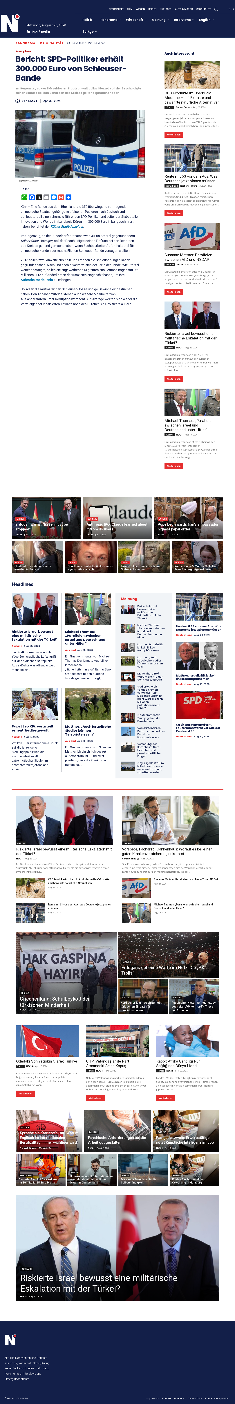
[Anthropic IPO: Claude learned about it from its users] (117, 518)
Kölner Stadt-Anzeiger (66, 226)
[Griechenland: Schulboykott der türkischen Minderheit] (66, 973)
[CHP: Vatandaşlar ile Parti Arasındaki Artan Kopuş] (117, 1041)
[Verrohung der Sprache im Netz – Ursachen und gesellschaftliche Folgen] (128, 747)
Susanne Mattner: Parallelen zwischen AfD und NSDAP (188, 257)
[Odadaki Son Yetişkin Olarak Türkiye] (47, 1041)
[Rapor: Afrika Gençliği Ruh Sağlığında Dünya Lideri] (187, 1041)
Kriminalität (52, 43)
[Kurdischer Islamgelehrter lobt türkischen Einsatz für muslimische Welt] (143, 996)
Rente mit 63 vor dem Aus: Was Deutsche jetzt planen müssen (191, 178)
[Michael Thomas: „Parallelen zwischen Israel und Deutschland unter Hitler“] (192, 402)
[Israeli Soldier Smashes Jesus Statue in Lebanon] (144, 557)
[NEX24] (18, 101)
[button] (216, 9)
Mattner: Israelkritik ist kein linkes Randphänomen (150, 648)
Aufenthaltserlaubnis (37, 280)
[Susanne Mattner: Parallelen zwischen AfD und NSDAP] (192, 236)
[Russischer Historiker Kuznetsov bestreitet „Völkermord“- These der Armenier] (194, 996)
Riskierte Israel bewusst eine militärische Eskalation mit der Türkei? (190, 338)
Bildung (25, 1127)
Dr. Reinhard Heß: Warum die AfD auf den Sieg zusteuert (150, 677)
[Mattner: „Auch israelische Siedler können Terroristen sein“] (88, 704)
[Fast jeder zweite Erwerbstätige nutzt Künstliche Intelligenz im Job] (186, 1131)
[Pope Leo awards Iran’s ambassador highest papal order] (188, 518)
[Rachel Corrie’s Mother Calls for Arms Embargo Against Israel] (197, 557)
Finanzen (127, 843)
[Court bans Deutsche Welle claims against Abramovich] (91, 557)
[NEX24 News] (10, 1339)
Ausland (169, 347)
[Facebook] (229, 9)
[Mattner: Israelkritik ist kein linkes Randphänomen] (128, 647)
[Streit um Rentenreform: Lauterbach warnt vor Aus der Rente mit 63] (199, 705)
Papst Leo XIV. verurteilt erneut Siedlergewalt (32, 728)
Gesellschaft (26, 1176)
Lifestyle (169, 107)
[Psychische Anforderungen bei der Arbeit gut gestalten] (117, 1131)
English (20, 519)
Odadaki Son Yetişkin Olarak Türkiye (46, 1061)
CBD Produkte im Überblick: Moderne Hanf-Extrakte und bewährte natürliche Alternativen (192, 97)
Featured (170, 264)
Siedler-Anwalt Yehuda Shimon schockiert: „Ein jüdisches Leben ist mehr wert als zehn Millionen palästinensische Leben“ (150, 697)
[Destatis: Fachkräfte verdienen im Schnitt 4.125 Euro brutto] (41, 1170)
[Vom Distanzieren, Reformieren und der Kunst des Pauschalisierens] (128, 731)
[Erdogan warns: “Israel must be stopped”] (46, 518)
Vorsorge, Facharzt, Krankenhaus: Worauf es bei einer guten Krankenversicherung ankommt (167, 851)
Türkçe (20, 1066)
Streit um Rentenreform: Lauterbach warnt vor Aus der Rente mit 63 (198, 728)
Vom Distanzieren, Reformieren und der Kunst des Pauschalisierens (151, 732)
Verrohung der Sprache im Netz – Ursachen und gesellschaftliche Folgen (149, 750)
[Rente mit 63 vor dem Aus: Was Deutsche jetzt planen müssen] (192, 158)
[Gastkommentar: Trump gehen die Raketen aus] (128, 718)
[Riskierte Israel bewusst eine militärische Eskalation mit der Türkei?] (192, 315)
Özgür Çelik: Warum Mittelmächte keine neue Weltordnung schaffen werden (150, 767)
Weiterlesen (173, 134)
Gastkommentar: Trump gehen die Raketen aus (148, 718)
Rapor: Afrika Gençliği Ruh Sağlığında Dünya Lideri (178, 1063)
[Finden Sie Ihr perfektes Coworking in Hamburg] (194, 1170)
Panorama (25, 43)
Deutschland (172, 186)
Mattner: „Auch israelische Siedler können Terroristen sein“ (88, 730)
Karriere (93, 1132)
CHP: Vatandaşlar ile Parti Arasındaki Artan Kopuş (108, 1063)
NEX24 (32, 100)
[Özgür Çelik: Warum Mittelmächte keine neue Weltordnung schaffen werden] (128, 766)
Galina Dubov (183, 107)
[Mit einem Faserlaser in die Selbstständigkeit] (143, 1170)
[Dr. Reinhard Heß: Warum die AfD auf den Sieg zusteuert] (128, 676)
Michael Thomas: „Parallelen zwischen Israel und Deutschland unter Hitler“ (189, 425)
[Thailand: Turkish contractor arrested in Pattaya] (37, 557)
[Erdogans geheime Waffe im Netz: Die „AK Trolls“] (168, 955)
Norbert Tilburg (188, 185)
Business (92, 519)
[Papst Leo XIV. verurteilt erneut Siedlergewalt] (35, 704)
